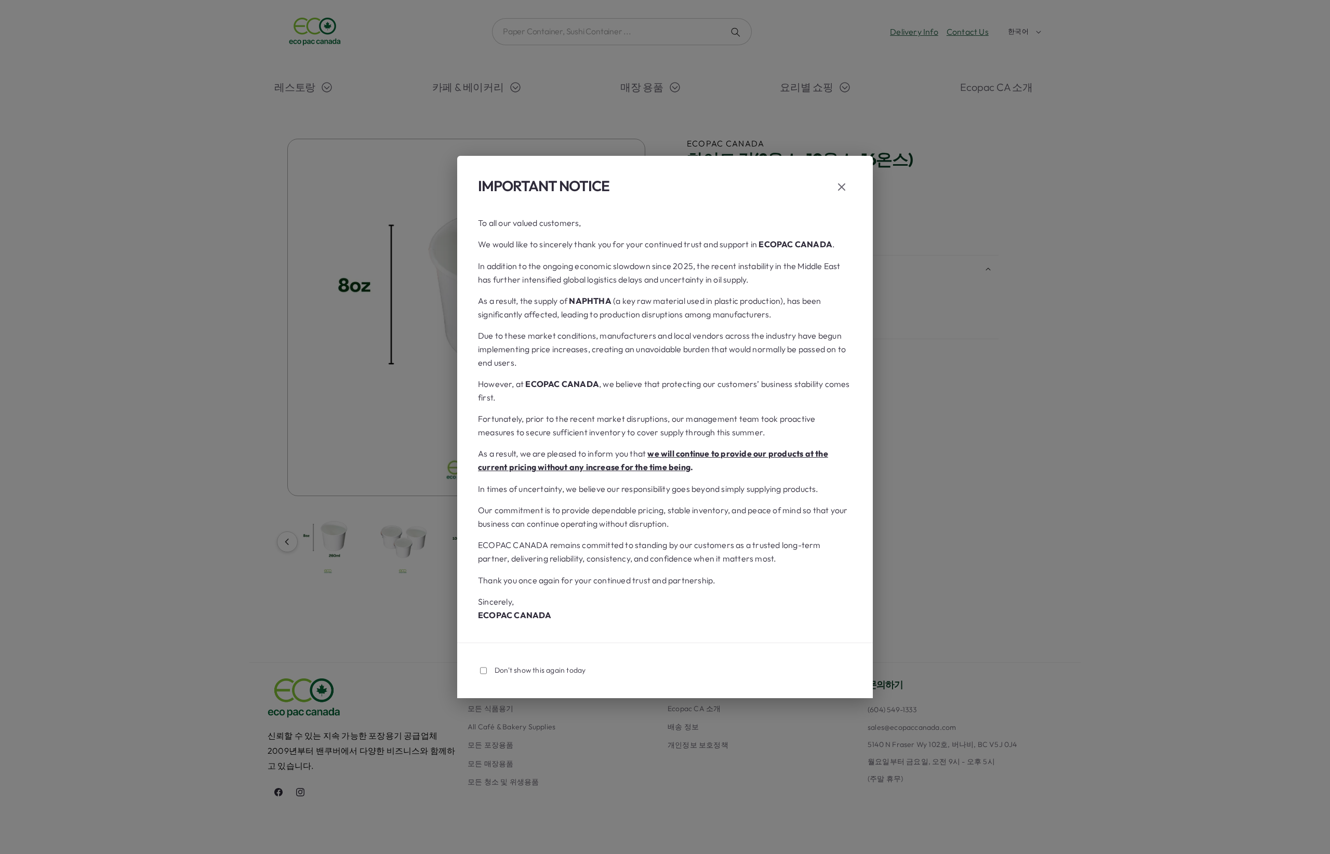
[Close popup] (841, 188)
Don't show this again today (540, 670)
